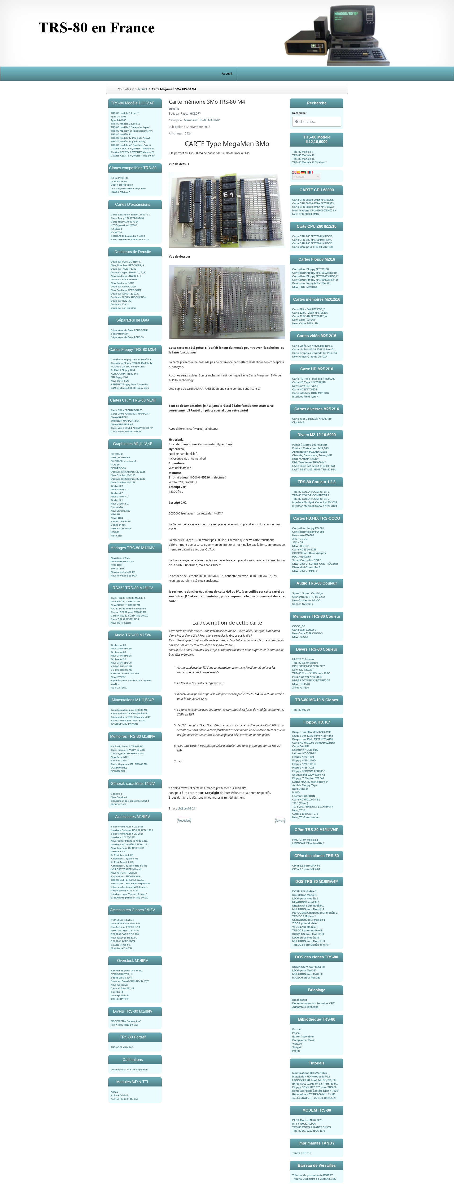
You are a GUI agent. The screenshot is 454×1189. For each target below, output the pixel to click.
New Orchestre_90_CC (306, 600)
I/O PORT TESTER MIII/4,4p (126, 869)
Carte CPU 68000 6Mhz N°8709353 (313, 203)
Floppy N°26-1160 (303, 756)
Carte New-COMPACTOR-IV (126, 431)
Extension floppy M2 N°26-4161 (311, 283)
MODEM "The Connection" (126, 1021)
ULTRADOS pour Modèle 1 (308, 919)
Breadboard (299, 999)
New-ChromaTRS (120, 511)
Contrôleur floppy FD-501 (308, 528)
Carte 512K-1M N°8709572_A (309, 316)
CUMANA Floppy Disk (123, 370)
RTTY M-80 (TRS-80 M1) (124, 1025)
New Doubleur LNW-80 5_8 (126, 276)
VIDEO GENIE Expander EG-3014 (130, 239)
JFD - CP (297, 542)
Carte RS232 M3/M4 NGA (125, 619)
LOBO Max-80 (119, 181)
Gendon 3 (116, 793)
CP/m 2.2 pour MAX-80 (306, 865)
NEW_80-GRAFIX (120, 457)
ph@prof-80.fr (187, 808)
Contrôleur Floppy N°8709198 (310, 269)
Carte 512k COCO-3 (304, 629)
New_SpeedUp (119, 984)
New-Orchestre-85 (121, 655)
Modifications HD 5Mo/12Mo (309, 1073)
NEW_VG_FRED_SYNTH (125, 930)
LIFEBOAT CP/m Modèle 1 (308, 843)
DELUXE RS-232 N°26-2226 (308, 666)
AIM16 (114, 1092)
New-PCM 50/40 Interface (125, 923)
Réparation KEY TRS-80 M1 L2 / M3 (313, 1094)
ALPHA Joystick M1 (122, 855)
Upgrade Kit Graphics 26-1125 (128, 471)
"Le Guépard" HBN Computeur (128, 188)
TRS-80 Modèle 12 (303, 155)
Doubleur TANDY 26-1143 (125, 293)
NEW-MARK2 (118, 771)
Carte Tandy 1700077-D (124, 221)
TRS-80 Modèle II (302, 151)
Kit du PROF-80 (119, 178)
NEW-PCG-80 (118, 468)
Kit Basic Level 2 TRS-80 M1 (127, 746)
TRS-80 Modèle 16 (303, 158)
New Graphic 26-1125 (123, 475)
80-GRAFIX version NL (124, 461)
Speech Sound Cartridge (307, 593)
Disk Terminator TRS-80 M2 (309, 462)
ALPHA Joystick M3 (122, 862)
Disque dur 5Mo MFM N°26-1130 (311, 732)
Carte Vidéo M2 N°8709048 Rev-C (312, 345)
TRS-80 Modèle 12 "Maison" (309, 162)
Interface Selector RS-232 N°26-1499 (132, 830)
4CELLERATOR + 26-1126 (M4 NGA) (314, 1097)
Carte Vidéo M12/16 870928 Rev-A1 (313, 349)
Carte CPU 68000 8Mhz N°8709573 (313, 207)
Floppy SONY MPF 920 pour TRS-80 (314, 1087)
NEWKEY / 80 (118, 851)
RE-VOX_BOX (119, 687)
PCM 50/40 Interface (122, 920)
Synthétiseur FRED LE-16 (125, 927)
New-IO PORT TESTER (124, 873)
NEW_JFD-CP (300, 546)
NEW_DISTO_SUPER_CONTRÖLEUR (315, 563)
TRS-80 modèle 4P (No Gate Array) (131, 145)
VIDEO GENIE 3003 (122, 185)
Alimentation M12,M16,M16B (309, 451)
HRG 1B (115, 514)
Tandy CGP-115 (301, 1153)
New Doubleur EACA (122, 283)
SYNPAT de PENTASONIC (125, 673)
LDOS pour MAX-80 (304, 970)
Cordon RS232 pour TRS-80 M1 (128, 612)
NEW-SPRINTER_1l (122, 974)
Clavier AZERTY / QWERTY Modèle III (132, 148)
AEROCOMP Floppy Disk (125, 373)
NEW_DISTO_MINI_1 (304, 570)
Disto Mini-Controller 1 (306, 567)
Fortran (296, 1029)
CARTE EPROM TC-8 (305, 813)
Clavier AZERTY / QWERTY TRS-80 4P (133, 155)
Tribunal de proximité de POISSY (312, 1175)
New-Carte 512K (120, 757)
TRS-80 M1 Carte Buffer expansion (130, 883)
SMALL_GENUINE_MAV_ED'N (127, 720)
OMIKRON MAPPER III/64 (125, 421)
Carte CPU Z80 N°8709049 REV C (312, 239)
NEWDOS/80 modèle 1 (305, 902)
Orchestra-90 (118, 659)
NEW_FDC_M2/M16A (305, 287)
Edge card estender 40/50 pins (128, 887)
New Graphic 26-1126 (123, 482)
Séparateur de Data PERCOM (127, 337)
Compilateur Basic (303, 1040)
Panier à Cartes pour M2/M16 (309, 444)
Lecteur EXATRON (303, 796)
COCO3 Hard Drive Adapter (309, 553)
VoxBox (115, 684)
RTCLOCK (116, 565)
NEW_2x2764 (300, 636)
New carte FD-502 (303, 535)
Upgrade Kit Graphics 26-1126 (128, 479)
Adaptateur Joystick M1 (124, 858)
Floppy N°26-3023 (303, 767)
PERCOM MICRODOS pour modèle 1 (314, 912)
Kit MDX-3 (116, 232)
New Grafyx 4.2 (120, 496)
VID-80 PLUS (118, 525)
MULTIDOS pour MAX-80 (307, 974)
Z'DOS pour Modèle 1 (305, 923)
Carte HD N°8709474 (304, 389)
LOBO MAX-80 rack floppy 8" (310, 781)
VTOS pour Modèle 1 (305, 926)
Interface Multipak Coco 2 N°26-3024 (314, 502)
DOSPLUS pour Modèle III (308, 934)
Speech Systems (302, 604)
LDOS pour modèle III (305, 937)
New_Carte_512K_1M (305, 323)
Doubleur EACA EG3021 (125, 279)
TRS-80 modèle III (121, 134)
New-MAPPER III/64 (122, 424)
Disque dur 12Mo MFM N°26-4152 (312, 735)
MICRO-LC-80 (118, 804)
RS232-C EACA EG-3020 (125, 934)
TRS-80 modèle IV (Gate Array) (128, 141)
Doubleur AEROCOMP (123, 286)
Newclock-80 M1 (120, 558)
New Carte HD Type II (305, 385)
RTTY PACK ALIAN (304, 1123)
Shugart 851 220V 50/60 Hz (308, 774)
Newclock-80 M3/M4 (122, 561)
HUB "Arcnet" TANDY (305, 458)
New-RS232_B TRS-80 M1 (125, 605)
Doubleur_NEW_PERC (123, 269)
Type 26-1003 (118, 120)
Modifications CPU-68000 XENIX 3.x (314, 210)
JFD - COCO (300, 538)
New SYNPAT (118, 677)
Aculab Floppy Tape (304, 785)
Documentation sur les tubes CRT (313, 1003)
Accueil (227, 73)
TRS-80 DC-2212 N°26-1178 (308, 1130)
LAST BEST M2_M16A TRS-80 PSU (313, 466)
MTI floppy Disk (120, 377)
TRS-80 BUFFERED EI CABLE (127, 880)
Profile (296, 1050)
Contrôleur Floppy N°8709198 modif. (314, 272)
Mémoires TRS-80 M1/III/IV (202, 120)
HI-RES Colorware (303, 659)
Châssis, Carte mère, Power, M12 (312, 455)
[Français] (311, 171)
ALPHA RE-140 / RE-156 (124, 1099)
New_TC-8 (298, 810)
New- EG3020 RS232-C (124, 937)
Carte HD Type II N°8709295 (309, 382)
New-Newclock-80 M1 (123, 572)
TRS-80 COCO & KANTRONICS (311, 1127)
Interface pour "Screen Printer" (129, 894)
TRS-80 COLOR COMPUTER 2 (310, 495)
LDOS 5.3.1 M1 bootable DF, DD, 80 (314, 1080)
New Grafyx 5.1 (120, 503)
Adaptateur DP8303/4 (305, 1007)
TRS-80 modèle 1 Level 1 (125, 113)
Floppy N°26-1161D (304, 764)
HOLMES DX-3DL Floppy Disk (128, 366)
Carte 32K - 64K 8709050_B (308, 309)
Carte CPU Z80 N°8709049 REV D (312, 243)
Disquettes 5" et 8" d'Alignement (129, 1069)
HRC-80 (115, 532)
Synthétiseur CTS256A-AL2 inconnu (131, 680)
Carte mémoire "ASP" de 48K (128, 750)
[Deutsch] (303, 171)
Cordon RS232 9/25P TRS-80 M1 (129, 615)
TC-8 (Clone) (300, 803)
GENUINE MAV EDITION (124, 724)
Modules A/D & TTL (122, 948)
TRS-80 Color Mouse (305, 662)
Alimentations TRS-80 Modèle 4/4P (131, 717)
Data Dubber (300, 788)
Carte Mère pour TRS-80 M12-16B (312, 247)
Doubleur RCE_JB (121, 300)
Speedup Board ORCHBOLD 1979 (130, 981)
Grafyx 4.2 (117, 493)
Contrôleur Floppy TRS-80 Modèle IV (132, 363)
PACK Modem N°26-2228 (307, 1120)
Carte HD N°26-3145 (304, 549)
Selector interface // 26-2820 (127, 833)
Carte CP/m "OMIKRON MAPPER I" (131, 413)
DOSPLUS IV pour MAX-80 (308, 967)
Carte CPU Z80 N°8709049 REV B (312, 236)
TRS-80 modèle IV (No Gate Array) (130, 138)
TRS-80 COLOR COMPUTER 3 (310, 498)
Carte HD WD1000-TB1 (306, 799)
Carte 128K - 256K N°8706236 (310, 312)
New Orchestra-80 (121, 648)
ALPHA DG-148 (119, 1095)
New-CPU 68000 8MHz (305, 214)
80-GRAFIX (117, 454)
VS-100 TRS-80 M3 (121, 670)
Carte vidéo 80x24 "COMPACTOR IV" (132, 428)
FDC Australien (301, 556)
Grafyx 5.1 (117, 500)
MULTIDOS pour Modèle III (308, 941)
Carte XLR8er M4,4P (122, 988)
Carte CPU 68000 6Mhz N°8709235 (313, 199)
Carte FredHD (300, 746)
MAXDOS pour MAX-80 (306, 977)
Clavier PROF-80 (120, 944)
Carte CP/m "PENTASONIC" (126, 410)
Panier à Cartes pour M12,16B (310, 448)
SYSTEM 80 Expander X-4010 (128, 236)
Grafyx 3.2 (117, 486)
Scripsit (297, 1047)
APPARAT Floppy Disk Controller (129, 384)
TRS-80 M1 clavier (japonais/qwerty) (132, 131)
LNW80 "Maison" (120, 192)
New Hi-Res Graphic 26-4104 (309, 356)
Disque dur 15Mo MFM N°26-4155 (312, 739)
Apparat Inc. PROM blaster (126, 876)
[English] (294, 171)
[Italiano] (307, 171)
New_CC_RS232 (302, 669)
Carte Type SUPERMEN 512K (127, 753)
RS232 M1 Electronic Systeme (128, 608)
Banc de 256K (119, 760)
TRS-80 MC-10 (301, 709)
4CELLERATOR (119, 999)
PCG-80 (115, 464)
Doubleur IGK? (119, 304)
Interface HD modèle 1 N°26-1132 (130, 844)
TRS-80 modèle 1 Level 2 (125, 123)
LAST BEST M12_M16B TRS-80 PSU (314, 469)
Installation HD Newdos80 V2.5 (311, 1076)
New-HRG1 (117, 518)
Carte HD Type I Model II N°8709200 (313, 378)
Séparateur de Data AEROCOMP (129, 330)
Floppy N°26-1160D (304, 760)
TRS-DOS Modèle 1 (304, 916)
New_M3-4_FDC (120, 381)
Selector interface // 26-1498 (127, 826)
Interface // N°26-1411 (123, 837)
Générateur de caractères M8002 (130, 801)
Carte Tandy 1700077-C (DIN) (127, 218)
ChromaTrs (117, 507)
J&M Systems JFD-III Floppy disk (130, 388)
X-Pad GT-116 (300, 687)
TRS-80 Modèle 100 (122, 1047)
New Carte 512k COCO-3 (307, 633)
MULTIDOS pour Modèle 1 (308, 909)
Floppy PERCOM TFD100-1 (309, 771)
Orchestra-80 (118, 645)
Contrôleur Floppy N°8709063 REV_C (315, 276)
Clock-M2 (298, 422)
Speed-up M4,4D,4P (122, 977)
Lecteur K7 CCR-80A (305, 749)
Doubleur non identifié (123, 308)
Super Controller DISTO (307, 560)
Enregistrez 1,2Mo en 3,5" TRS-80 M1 (315, 1083)
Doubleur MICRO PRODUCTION (128, 297)
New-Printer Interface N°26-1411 (129, 841)
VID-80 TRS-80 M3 (121, 521)
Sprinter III (117, 992)
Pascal (296, 1033)
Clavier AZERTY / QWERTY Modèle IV (132, 152)
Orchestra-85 (118, 652)
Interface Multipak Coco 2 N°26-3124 (314, 506)
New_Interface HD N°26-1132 (127, 848)
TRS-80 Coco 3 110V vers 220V (311, 673)
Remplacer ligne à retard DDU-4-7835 (315, 1090)
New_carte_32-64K (303, 319)
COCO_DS (298, 626)
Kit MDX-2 (116, 229)
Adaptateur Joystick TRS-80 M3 (129, 865)
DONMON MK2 (119, 767)
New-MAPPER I (119, 417)
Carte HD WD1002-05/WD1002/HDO (313, 742)
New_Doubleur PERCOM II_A (127, 265)
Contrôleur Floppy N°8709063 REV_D (315, 279)
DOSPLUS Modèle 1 (304, 891)
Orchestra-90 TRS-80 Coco (308, 596)
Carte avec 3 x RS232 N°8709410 (312, 418)
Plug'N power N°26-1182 (124, 890)
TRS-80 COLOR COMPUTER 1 (310, 491)
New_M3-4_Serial (121, 622)
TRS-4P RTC (118, 568)
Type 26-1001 (118, 116)
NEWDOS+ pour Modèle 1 (308, 905)
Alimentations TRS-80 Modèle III (129, 713)
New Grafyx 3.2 (120, 489)
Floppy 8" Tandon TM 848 (308, 778)
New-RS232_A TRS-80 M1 (125, 601)
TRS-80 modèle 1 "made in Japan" (131, 127)
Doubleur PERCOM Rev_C (126, 261)
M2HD (296, 792)
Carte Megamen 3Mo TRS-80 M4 (129, 764)
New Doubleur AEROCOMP (126, 290)
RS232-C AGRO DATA (123, 941)
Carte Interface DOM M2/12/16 (310, 393)
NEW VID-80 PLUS (121, 528)
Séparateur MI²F (120, 333)
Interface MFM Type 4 (305, 396)
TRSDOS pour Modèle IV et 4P (310, 944)
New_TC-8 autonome (305, 817)
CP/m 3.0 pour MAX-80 (306, 869)
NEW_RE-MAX (301, 684)
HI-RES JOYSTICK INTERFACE (311, 680)
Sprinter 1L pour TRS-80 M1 (127, 970)
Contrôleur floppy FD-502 (308, 531)
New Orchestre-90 (121, 663)
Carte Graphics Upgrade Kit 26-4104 (314, 353)
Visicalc (297, 1043)
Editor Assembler (303, 1036)
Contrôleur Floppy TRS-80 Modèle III (131, 359)
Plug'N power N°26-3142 (307, 676)
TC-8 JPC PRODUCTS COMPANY (312, 806)
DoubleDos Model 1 (304, 895)
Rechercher (299, 113)
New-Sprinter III (120, 995)
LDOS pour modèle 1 (305, 898)
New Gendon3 (119, 797)
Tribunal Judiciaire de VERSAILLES (314, 1178)
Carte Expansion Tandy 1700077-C (131, 214)
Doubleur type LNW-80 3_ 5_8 (128, 272)
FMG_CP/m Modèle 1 (305, 839)
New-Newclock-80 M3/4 (124, 575)
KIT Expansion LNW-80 (124, 225)
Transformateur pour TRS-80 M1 (129, 710)
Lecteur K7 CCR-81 (304, 753)
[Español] (299, 171)
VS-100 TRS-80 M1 (121, 666)
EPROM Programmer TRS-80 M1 (129, 897)
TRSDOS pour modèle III (307, 930)
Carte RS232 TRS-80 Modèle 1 (128, 598)
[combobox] (316, 122)
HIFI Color (116, 535)
